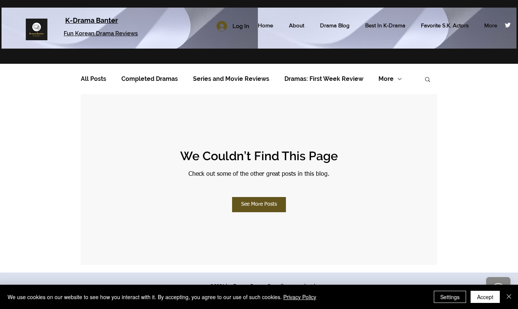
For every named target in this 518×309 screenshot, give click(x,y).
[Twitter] (508, 25)
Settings (450, 297)
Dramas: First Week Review (323, 78)
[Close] (508, 297)
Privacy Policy (299, 297)
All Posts (93, 78)
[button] (427, 79)
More (386, 78)
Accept (485, 297)
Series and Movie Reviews (231, 78)
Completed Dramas (149, 78)
